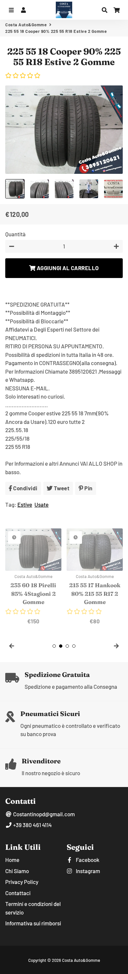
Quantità (15, 234)
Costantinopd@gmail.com (43, 814)
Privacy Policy (21, 881)
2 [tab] (60, 646)
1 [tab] (54, 646)
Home (12, 859)
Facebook (87, 859)
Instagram (87, 871)
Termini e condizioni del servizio (33, 908)
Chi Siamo (17, 871)
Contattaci (18, 893)
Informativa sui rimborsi (33, 923)
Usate (41, 504)
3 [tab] (67, 646)
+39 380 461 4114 (32, 825)
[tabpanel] (33, 576)
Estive (24, 504)
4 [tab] (73, 646)
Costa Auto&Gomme (26, 24)
